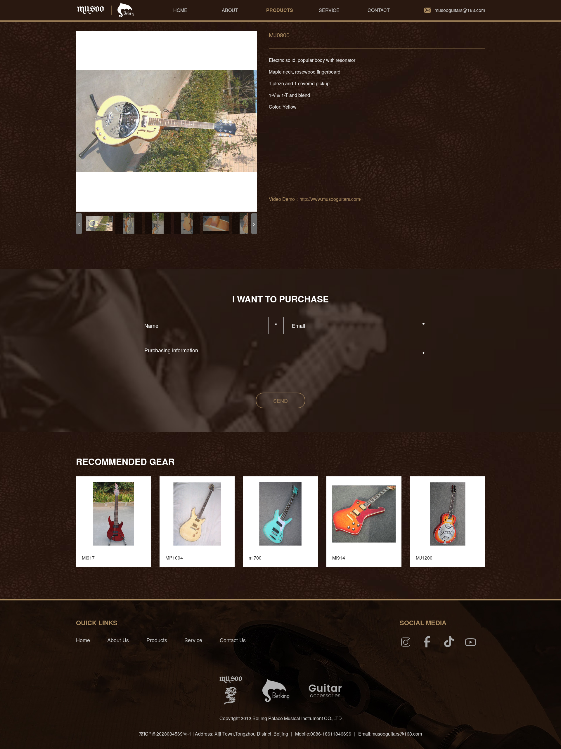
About (230, 10)
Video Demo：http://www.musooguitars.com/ (315, 199)
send (280, 400)
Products (279, 10)
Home (180, 10)
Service (329, 10)
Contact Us (233, 640)
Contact (379, 10)
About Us (118, 640)
